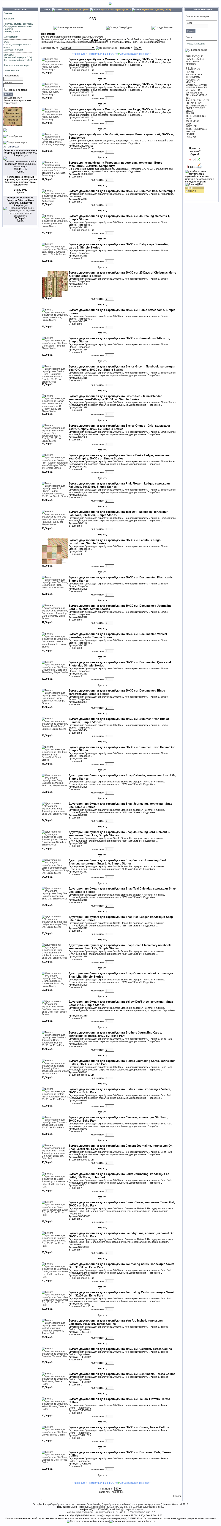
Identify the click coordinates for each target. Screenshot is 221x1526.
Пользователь (11, 75)
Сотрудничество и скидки (17, 26)
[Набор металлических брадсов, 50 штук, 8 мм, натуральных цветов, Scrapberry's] (20, 215)
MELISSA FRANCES (196, 87)
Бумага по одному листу (156, 9)
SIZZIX (189, 110)
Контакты (8, 55)
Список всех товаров (197, 16)
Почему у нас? (11, 31)
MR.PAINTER (193, 90)
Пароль (7, 82)
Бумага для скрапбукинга (116, 9)
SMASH (190, 113)
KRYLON (190, 82)
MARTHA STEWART (196, 85)
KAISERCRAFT (194, 79)
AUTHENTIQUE (194, 56)
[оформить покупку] (196, 50)
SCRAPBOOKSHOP (196, 105)
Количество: (97, 73)
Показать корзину (195, 43)
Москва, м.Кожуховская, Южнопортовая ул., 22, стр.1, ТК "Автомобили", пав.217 (110, 1512)
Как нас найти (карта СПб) (17, 57)
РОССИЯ (191, 136)
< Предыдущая (94, 53)
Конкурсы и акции (13, 49)
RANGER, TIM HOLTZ (198, 100)
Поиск (189, 23)
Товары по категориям (75, 9)
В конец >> (145, 53)
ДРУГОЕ (190, 134)
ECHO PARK (192, 61)
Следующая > (131, 53)
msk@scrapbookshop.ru (110, 1515)
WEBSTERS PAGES (196, 129)
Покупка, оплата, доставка (18, 23)
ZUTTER (190, 131)
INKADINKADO (194, 74)
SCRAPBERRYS (194, 103)
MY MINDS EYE (194, 92)
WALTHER (191, 126)
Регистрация (10, 103)
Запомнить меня (17, 90)
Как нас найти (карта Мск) (17, 60)
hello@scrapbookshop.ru (129, 1509)
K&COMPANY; (193, 77)
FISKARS (191, 64)
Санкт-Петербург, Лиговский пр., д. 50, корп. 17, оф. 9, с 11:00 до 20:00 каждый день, (117, 1506)
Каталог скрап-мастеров (16, 65)
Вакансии (8, 18)
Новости (8, 29)
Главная (7, 13)
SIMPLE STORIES (195, 108)
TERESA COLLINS (195, 116)
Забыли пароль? (12, 98)
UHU (188, 123)
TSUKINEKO (192, 121)
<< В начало (78, 53)
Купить (20, 221)
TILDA (189, 118)
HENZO (190, 72)
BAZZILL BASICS (195, 59)
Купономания (10, 36)
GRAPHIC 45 (193, 69)
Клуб (6, 42)
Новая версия (11, 70)
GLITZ (189, 66)
